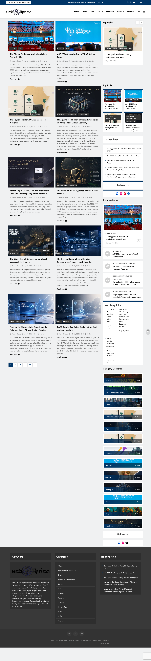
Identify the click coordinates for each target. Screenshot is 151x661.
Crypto (84, 11)
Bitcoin (100, 11)
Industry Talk (83, 114)
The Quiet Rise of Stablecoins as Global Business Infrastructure (28, 260)
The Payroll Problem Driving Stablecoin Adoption (118, 56)
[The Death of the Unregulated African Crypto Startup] (78, 172)
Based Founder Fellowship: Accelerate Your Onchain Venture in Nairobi (110, 347)
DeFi (92, 11)
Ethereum (110, 11)
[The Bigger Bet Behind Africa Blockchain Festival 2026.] (31, 36)
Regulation (73, 185)
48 (30, 364)
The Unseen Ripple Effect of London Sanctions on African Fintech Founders (74, 260)
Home (76, 11)
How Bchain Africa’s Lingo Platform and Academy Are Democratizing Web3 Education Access (124, 318)
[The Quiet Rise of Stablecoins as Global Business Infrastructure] (31, 240)
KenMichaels (16, 61)
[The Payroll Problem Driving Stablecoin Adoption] (31, 101)
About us (130, 11)
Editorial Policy (86, 640)
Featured (13, 49)
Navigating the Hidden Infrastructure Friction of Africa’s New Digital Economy (77, 121)
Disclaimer (97, 640)
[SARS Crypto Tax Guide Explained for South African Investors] (78, 309)
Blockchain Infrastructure (19, 114)
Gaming (61, 602)
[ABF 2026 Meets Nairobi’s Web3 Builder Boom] (78, 36)
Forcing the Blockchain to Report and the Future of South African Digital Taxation (28, 328)
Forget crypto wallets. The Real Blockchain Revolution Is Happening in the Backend (29, 192)
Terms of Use (104, 643)
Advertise (106, 640)
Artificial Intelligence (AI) (67, 570)
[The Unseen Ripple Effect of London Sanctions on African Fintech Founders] (78, 240)
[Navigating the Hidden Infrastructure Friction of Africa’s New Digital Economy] (78, 101)
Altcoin (60, 566)
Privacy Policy (74, 640)
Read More (13, 79)
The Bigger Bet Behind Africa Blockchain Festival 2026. (81, 2)
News (119, 11)
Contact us (63, 640)
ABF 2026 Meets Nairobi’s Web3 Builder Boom (131, 106)
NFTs (60, 616)
